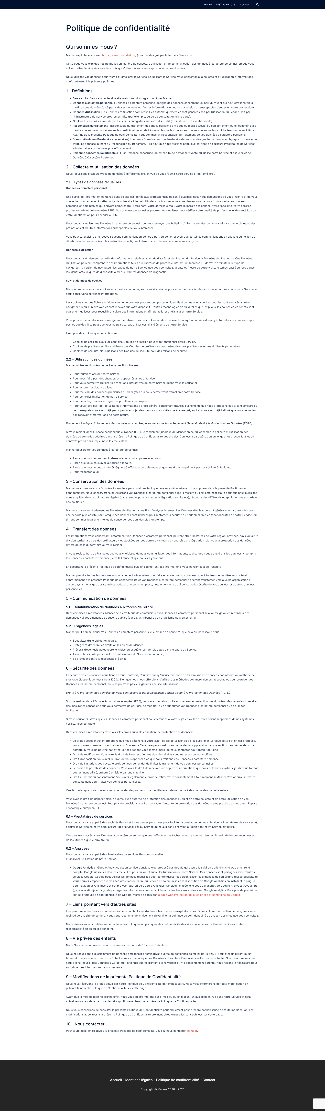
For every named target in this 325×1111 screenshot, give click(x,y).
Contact (244, 4)
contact (192, 1030)
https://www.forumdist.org (119, 55)
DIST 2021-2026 (225, 4)
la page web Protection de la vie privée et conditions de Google (199, 894)
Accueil (207, 4)
